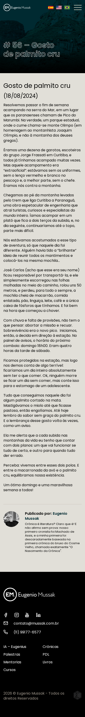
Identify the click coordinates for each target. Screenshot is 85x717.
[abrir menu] (78, 7)
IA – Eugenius (14, 646)
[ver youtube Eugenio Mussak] (28, 614)
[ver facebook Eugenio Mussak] (7, 614)
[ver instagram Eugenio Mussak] (18, 614)
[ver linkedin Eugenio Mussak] (39, 614)
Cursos (9, 669)
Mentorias (12, 662)
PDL (46, 654)
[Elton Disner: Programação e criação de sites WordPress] (77, 695)
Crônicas (50, 646)
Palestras (11, 654)
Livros (48, 662)
